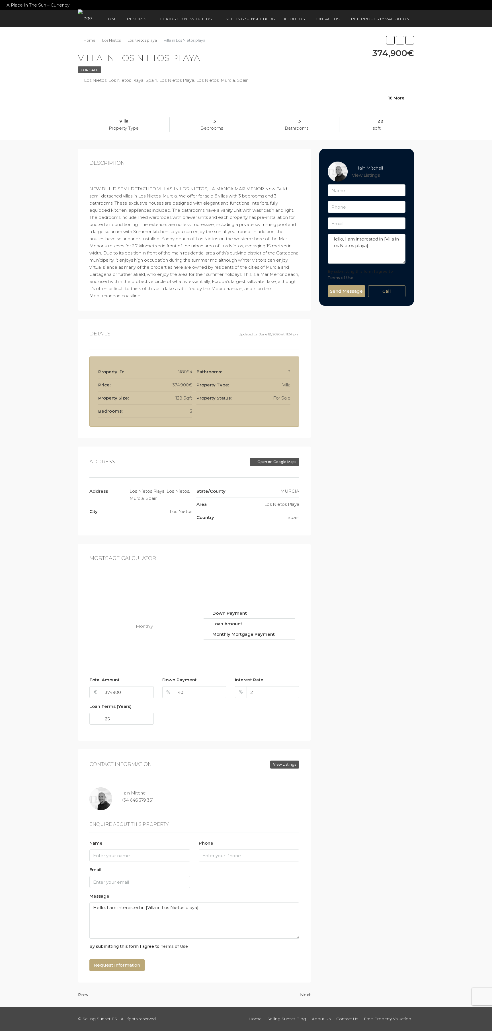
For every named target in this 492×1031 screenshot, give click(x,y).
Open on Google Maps (276, 462)
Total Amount (104, 679)
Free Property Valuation (379, 18)
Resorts (136, 18)
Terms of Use (174, 946)
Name (95, 843)
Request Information (117, 965)
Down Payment (179, 679)
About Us (294, 18)
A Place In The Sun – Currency (38, 5)
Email (95, 869)
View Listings (284, 764)
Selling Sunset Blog (250, 18)
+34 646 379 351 (137, 800)
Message (99, 896)
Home (111, 18)
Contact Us (326, 18)
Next (305, 994)
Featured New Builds (186, 18)
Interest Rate (249, 679)
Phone (206, 843)
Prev (83, 994)
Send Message (346, 291)
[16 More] (359, 105)
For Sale (89, 70)
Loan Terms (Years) (110, 706)
